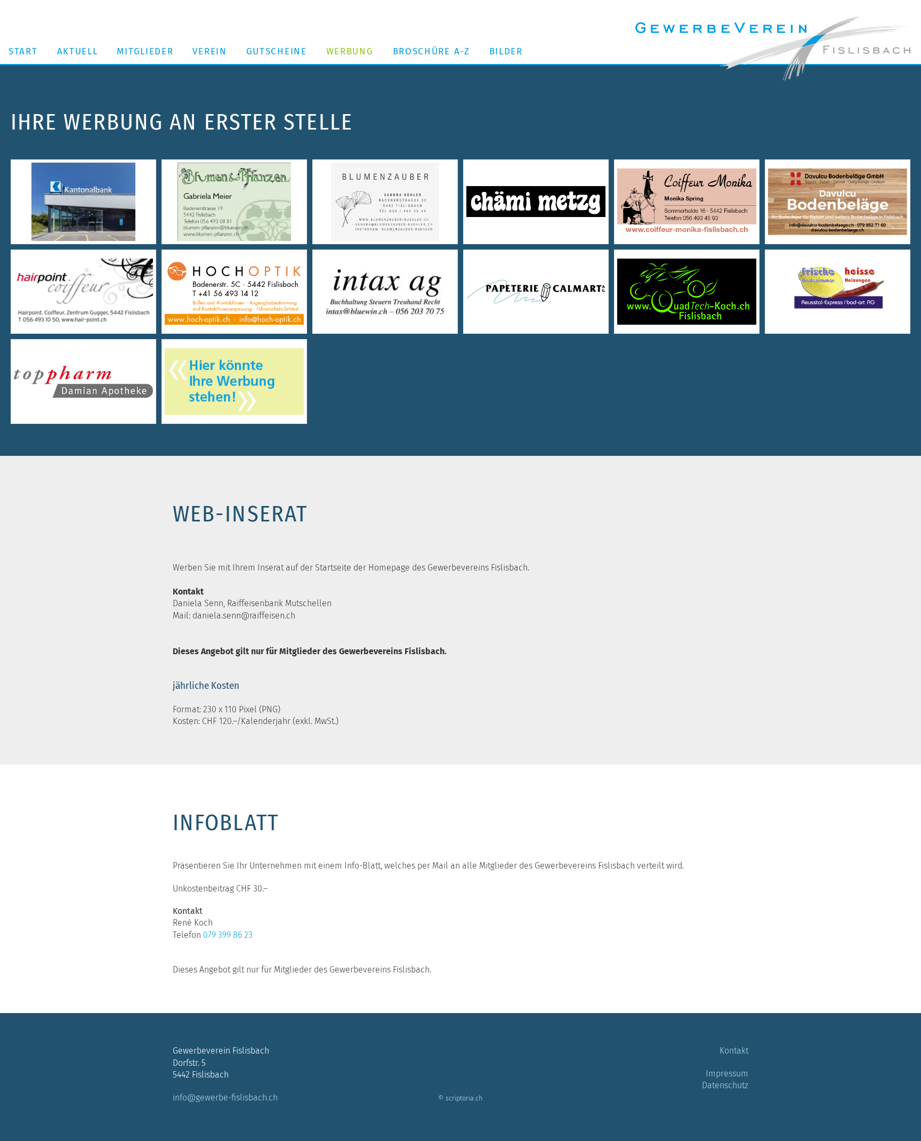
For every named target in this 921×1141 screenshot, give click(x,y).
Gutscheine (276, 51)
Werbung (350, 51)
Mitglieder (145, 51)
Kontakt (734, 1051)
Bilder (506, 51)
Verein (209, 51)
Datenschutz (725, 1085)
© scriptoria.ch (460, 1098)
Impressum (727, 1073)
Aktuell (77, 51)
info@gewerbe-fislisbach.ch (225, 1097)
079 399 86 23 (228, 935)
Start (23, 51)
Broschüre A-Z (431, 51)
